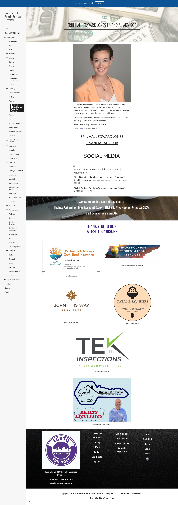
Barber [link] (11, 62)
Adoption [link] (12, 45)
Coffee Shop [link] (13, 74)
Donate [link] (7, 288)
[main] (102, 24)
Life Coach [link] (12, 163)
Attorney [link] (12, 54)
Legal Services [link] (14, 158)
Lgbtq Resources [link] (13, 280)
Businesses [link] (11, 37)
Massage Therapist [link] (16, 171)
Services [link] (12, 243)
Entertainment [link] (14, 93)
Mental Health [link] (14, 183)
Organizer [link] (12, 202)
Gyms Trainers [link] (14, 128)
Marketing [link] (12, 167)
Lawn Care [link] (12, 150)
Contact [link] (7, 292)
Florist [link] (11, 115)
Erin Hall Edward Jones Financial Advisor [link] (16, 108)
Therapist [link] (12, 259)
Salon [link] (11, 238)
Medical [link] (12, 179)
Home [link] (7, 29)
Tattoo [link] (11, 255)
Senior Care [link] (13, 276)
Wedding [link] (12, 267)
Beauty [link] (11, 66)
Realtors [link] (12, 218)
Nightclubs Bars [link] (15, 197)
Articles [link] (7, 284)
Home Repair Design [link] (14, 141)
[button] (175, 9)
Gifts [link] (10, 119)
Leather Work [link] (14, 154)
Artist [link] (11, 50)
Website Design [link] (14, 271)
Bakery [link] (11, 58)
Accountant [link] (13, 41)
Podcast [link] (12, 214)
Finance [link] (11, 101)
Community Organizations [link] (14, 79)
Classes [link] (11, 85)
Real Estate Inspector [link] (13, 229)
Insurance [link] (12, 146)
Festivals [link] (12, 97)
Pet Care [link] (12, 206)
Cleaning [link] (12, 89)
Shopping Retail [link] (15, 247)
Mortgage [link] (12, 193)
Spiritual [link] (12, 251)
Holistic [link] (12, 136)
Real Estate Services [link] (13, 223)
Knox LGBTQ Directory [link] (13, 33)
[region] (89, 3)
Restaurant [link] (13, 234)
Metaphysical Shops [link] (14, 188)
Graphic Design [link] (14, 123)
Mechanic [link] (12, 175)
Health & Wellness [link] (15, 132)
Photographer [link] (14, 210)
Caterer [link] (11, 70)
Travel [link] (11, 263)
